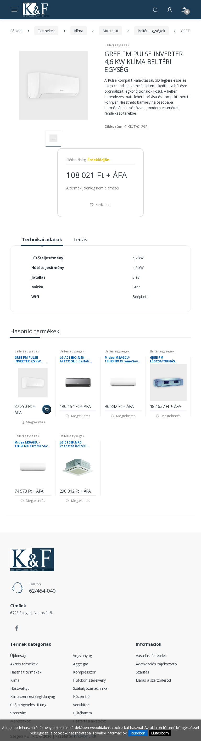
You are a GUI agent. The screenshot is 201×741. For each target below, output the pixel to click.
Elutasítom (160, 733)
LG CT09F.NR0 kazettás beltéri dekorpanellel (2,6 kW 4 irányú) (77, 444)
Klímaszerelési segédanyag (32, 696)
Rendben (138, 733)
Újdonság (18, 655)
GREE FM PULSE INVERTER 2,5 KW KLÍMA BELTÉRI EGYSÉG (32, 359)
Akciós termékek (24, 663)
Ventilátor (81, 704)
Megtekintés (35, 422)
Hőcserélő (81, 696)
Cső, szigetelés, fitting (28, 704)
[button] (155, 9)
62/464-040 (42, 590)
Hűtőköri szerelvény (89, 680)
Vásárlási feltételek (151, 655)
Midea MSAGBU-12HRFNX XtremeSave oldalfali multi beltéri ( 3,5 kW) (32, 444)
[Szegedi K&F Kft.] (36, 9)
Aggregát (80, 663)
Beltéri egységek (151, 30)
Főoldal (16, 30)
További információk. (109, 733)
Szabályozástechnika (90, 688)
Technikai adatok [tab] (42, 239)
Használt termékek (25, 672)
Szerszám (18, 712)
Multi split (110, 30)
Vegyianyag (82, 655)
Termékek (46, 30)
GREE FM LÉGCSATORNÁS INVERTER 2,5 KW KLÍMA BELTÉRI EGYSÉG (168, 359)
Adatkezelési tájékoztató (156, 663)
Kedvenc (102, 204)
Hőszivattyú (19, 688)
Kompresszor (84, 672)
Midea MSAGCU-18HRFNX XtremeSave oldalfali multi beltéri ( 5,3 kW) (122, 359)
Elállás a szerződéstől (153, 680)
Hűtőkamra (82, 712)
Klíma (78, 30)
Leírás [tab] (80, 239)
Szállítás (142, 672)
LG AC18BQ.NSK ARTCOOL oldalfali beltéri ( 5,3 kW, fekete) (75, 359)
